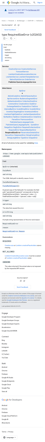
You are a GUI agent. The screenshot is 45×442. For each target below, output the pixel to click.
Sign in (39, 2)
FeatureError (26, 106)
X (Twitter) (5, 354)
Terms (4, 432)
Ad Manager (25, 2)
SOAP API (31, 21)
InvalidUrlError (35, 109)
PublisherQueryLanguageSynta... (18, 125)
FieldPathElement (10, 186)
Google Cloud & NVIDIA (9, 331)
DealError (32, 104)
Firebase (5, 374)
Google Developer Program (11, 317)
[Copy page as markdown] (11, 38)
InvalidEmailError (22, 109)
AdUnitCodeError (14, 96)
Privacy (10, 432)
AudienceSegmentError (28, 99)
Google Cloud (6, 384)
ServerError (9, 135)
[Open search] (34, 2)
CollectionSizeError (29, 101)
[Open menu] (3, 2)
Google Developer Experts (10, 324)
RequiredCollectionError (31, 127)
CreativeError (24, 104)
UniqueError (33, 138)
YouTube (5, 358)
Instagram (5, 347)
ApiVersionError (13, 99)
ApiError (22, 91)
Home (4, 21)
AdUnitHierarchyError (29, 96)
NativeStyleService (17, 79)
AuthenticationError (15, 101)
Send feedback (10, 30)
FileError (34, 106)
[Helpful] (15, 25)
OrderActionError (26, 117)
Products (11, 21)
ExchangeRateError (14, 106)
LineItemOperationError (32, 114)
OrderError (37, 117)
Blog (3, 340)
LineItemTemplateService (29, 77)
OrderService (30, 79)
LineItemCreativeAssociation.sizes (17, 256)
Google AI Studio (7, 377)
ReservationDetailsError (30, 133)
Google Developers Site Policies (17, 300)
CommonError (13, 104)
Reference (39, 21)
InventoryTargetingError (15, 112)
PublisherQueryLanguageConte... (22, 122)
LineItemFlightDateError (13, 114)
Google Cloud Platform (9, 416)
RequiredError (14, 130)
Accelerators (6, 327)
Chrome (4, 371)
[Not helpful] (18, 25)
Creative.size (9, 245)
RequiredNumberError (28, 130)
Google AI (5, 419)
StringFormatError (33, 135)
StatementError (20, 135)
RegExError (17, 127)
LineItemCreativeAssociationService (22, 74)
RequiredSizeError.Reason (14, 231)
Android (4, 367)
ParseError (16, 119)
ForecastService (22, 72)
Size (36, 143)
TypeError (24, 138)
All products (6, 423)
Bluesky (4, 344)
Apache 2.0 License (28, 298)
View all (4, 391)
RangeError (8, 127)
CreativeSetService (28, 69)
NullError (16, 117)
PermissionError (26, 119)
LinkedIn (4, 351)
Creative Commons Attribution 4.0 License (21, 296)
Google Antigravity (8, 381)
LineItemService (12, 77)
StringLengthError (13, 138)
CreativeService (15, 69)
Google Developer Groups (10, 320)
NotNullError (8, 117)
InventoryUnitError (31, 112)
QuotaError (35, 125)
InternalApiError (10, 109)
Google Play (6, 388)
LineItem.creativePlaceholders (26, 245)
